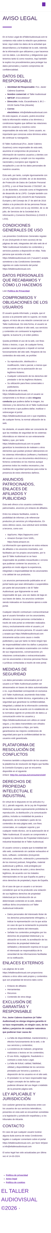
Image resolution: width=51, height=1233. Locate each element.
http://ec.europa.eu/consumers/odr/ (28, 775)
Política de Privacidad (18, 291)
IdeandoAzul (20, 1225)
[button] (43, 4)
